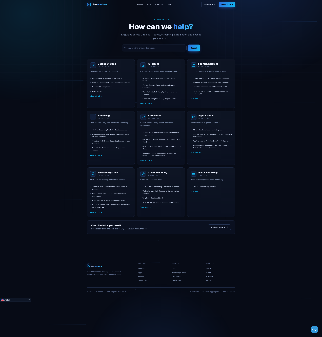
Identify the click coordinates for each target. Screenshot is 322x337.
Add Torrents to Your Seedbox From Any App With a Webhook (212, 135)
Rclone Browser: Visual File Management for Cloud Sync (210, 92)
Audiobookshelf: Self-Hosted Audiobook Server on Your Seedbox (111, 135)
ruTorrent (153, 64)
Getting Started (107, 64)
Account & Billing (208, 172)
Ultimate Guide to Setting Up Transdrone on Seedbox (160, 93)
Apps (149, 4)
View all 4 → (145, 207)
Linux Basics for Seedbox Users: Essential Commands (109, 195)
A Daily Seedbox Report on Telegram (207, 130)
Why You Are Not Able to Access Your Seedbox (161, 202)
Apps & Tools (206, 115)
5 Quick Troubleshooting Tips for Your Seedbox (161, 187)
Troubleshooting (157, 172)
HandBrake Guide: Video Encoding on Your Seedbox (108, 149)
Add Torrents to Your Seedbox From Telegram (211, 141)
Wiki (169, 4)
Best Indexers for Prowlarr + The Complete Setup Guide (162, 147)
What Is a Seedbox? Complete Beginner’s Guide (111, 83)
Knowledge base (179, 273)
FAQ (173, 269)
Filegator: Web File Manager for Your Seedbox (211, 83)
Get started (227, 4)
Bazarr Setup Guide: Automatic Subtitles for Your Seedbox (161, 140)
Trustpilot (210, 276)
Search (194, 48)
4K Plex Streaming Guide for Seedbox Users (109, 130)
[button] (15, 300)
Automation (154, 115)
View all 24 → (196, 153)
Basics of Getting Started (102, 87)
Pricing (140, 4)
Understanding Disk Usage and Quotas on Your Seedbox (161, 192)
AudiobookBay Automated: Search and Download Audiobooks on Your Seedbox (212, 146)
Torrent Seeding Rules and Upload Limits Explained (159, 86)
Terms (208, 280)
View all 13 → (96, 212)
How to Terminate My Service (204, 187)
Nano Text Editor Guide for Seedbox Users (108, 200)
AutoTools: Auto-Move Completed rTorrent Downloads (159, 79)
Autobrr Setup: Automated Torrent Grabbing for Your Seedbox (161, 134)
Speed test (159, 4)
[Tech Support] (314, 329)
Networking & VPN (108, 172)
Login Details (97, 91)
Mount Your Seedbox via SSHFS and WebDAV (210, 87)
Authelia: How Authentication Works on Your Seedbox (109, 188)
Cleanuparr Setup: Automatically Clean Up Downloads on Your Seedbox (159, 154)
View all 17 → (196, 99)
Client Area (209, 4)
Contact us (177, 276)
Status (208, 273)
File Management (208, 64)
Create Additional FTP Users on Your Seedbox (211, 78)
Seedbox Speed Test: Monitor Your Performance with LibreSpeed (111, 206)
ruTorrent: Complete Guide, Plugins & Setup (160, 99)
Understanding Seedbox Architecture (107, 78)
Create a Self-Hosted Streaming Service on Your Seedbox (111, 142)
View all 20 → (96, 155)
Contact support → (219, 227)
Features (142, 269)
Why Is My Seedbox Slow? (153, 198)
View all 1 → (196, 192)
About (208, 269)
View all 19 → (146, 104)
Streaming (104, 115)
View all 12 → (96, 96)
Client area (176, 280)
